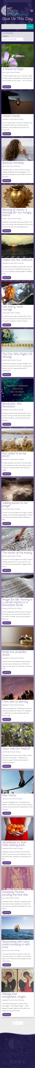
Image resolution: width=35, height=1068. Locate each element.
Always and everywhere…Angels (14, 995)
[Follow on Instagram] (19, 1062)
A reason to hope (12, 69)
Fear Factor (9, 795)
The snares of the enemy (17, 552)
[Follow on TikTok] (24, 1062)
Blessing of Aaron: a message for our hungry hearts (16, 212)
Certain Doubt (11, 116)
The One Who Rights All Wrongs (17, 355)
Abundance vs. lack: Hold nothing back (14, 844)
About (6, 1053)
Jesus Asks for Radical (16, 748)
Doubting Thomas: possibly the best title (15, 893)
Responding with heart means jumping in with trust (16, 944)
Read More (7, 87)
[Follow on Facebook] (11, 1062)
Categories (5, 36)
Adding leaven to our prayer (15, 504)
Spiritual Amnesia (13, 163)
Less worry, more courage (12, 308)
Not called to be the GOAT (14, 455)
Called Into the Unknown (17, 260)
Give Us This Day (15, 72)
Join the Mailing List (24, 1053)
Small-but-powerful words (14, 653)
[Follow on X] (15, 1062)
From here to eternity (15, 701)
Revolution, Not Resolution (11, 405)
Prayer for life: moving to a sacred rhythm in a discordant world (17, 602)
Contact (12, 1053)
